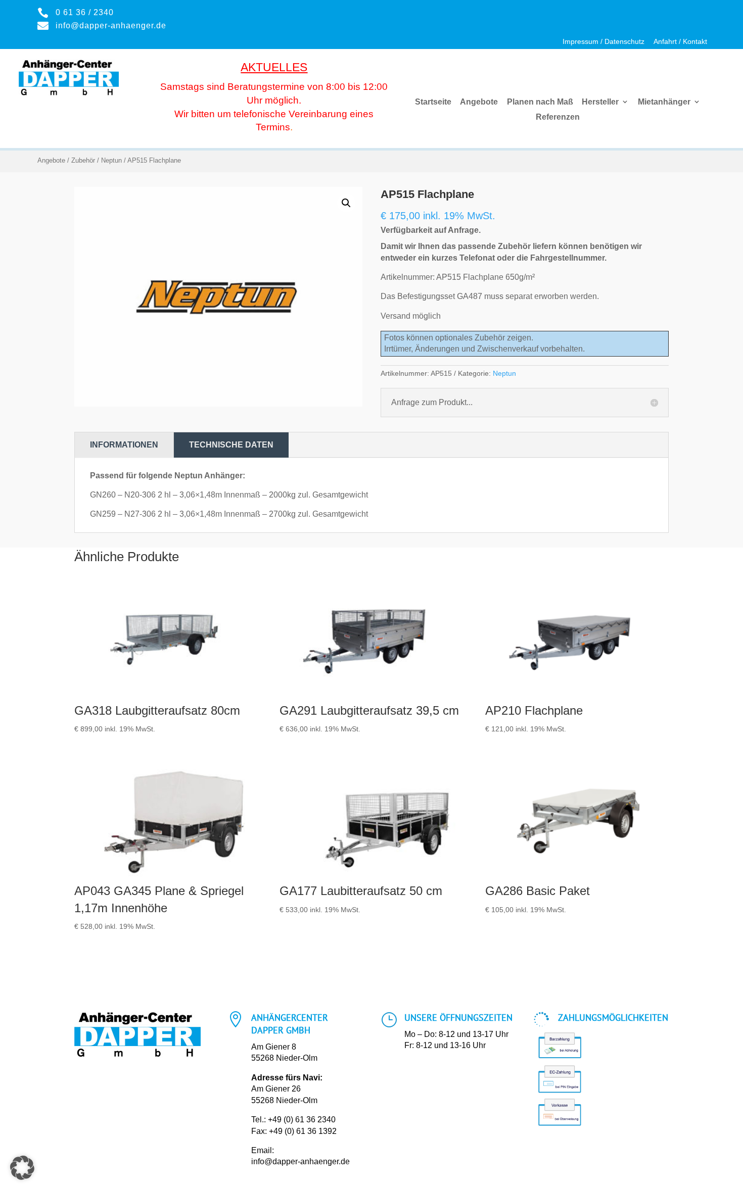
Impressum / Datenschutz (603, 41)
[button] (346, 203)
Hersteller (600, 102)
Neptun (111, 160)
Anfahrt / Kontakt (680, 41)
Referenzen (558, 117)
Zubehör (83, 160)
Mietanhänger (664, 102)
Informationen (124, 444)
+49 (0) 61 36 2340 (302, 1119)
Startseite (433, 102)
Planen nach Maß (540, 102)
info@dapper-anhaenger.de (300, 1161)
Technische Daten (231, 444)
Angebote (479, 102)
